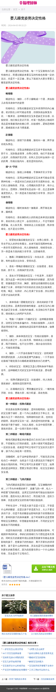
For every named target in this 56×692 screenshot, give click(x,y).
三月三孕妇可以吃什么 (39, 670)
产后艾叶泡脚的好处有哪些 (15, 670)
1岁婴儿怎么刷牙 (36, 649)
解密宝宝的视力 (36, 662)
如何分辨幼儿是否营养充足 (41, 653)
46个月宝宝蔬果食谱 (12, 653)
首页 (15, 9)
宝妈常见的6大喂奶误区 (13, 657)
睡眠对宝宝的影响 (37, 657)
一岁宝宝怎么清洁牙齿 (13, 649)
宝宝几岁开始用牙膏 (12, 662)
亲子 (23, 9)
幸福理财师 (23, 689)
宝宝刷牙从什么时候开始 (14, 666)
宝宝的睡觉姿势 (47, 679)
